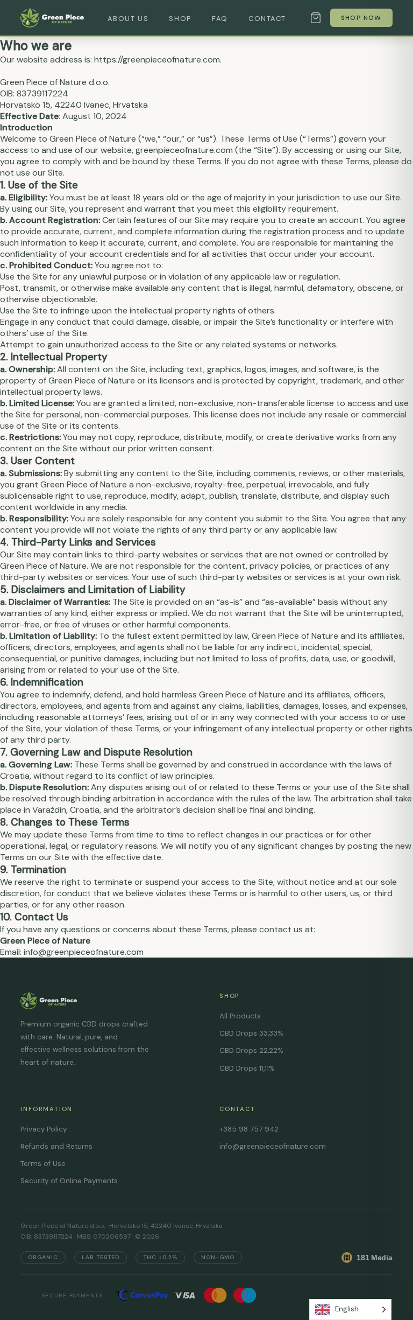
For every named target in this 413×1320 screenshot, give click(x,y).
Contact (267, 18)
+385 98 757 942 (249, 1129)
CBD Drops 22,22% (251, 1050)
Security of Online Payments (69, 1180)
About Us (128, 18)
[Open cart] (316, 18)
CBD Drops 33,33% (251, 1033)
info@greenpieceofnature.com (272, 1146)
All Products (240, 1016)
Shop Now (361, 17)
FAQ (220, 18)
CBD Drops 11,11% (247, 1068)
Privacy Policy (43, 1129)
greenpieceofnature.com (184, 150)
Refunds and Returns (56, 1146)
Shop (180, 18)
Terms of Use (43, 1163)
